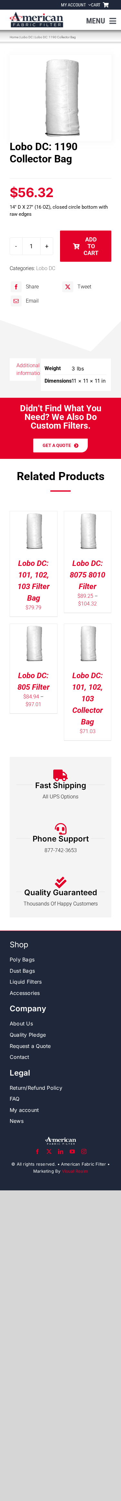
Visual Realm (75, 1171)
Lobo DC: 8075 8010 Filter (87, 575)
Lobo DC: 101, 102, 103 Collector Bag (87, 698)
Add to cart (91, 246)
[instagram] (83, 1151)
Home (14, 37)
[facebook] (37, 1151)
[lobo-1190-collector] (60, 98)
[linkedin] (60, 1151)
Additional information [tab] (26, 369)
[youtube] (72, 1151)
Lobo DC (26, 37)
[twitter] (49, 1151)
